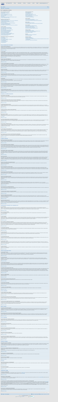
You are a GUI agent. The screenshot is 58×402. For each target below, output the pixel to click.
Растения (19, 3)
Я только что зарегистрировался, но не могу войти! (6, 14)
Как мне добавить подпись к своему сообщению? (6, 28)
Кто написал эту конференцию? (28, 37)
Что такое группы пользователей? (29, 13)
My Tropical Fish (9, 3)
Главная (2, 3)
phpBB (23, 395)
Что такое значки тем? (3, 42)
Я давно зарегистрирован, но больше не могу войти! (6, 15)
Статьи (24, 3)
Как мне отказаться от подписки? (29, 32)
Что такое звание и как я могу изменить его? (6, 24)
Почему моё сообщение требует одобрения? (6, 34)
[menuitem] (4, 7)
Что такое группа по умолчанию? (29, 16)
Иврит (37, 3)
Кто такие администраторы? (28, 12)
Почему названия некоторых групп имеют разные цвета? (31, 15)
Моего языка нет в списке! (4, 22)
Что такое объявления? (3, 40)
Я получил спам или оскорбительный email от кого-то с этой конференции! (33, 20)
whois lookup (46, 381)
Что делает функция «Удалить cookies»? (5, 17)
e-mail (33, 3)
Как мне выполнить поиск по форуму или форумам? (31, 25)
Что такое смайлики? (3, 38)
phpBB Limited (23, 372)
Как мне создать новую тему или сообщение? (6, 27)
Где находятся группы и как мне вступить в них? (30, 14)
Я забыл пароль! (3, 16)
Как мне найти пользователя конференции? (30, 27)
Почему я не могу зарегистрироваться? (5, 13)
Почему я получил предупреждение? (5, 32)
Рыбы (15, 3)
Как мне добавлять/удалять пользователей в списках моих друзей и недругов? (34, 23)
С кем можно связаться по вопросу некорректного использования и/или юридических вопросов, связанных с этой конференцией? (37, 39)
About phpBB (23, 373)
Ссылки (29, 3)
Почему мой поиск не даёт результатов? (29, 26)
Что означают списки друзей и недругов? (29, 22)
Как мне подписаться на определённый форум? (30, 31)
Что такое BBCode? (3, 37)
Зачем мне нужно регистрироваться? (5, 12)
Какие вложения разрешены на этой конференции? (30, 34)
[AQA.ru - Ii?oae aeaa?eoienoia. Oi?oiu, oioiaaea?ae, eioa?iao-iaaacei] (32, 396)
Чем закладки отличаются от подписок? (29, 30)
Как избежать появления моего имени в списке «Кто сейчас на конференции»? (9, 20)
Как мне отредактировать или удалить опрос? (6, 30)
